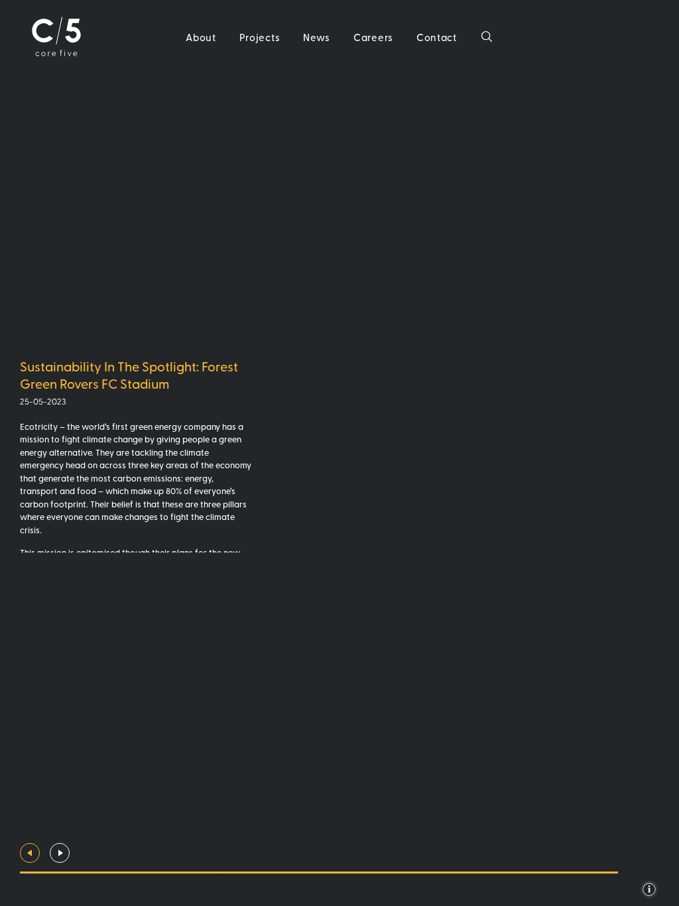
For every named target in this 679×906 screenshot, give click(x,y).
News (316, 37)
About (201, 37)
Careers (373, 37)
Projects (259, 37)
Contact (436, 37)
